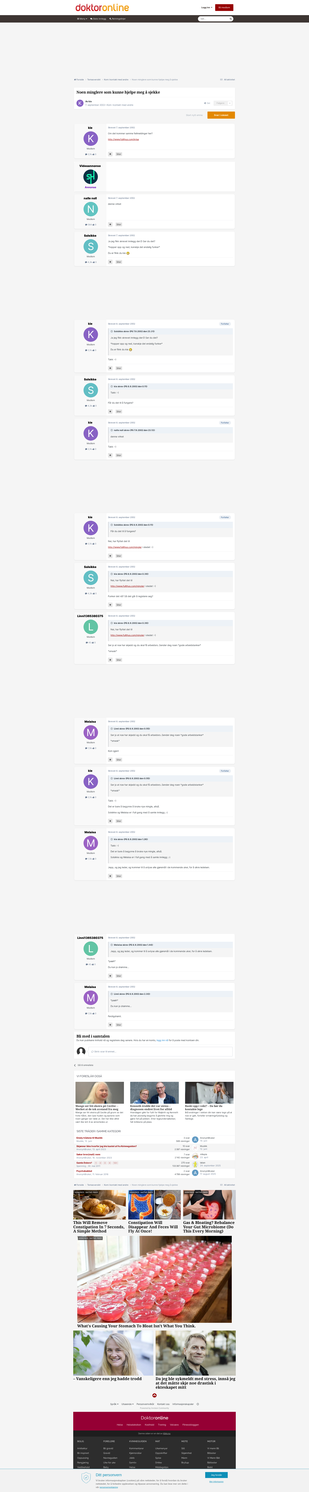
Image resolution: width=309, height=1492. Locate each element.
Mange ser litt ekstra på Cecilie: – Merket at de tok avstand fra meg (96, 1108)
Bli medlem (224, 7)
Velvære (174, 1424)
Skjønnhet (186, 1453)
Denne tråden (219, 19)
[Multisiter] (110, 154)
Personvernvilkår (145, 1404)
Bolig (80, 1441)
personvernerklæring (109, 1487)
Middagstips (161, 1467)
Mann (184, 1458)
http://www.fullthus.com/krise (123, 139)
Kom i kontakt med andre (120, 105)
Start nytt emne (194, 115)
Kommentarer (136, 1448)
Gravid (106, 1453)
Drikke (158, 1462)
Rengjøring (83, 1462)
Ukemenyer (161, 1448)
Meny (82, 18)
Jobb (132, 1458)
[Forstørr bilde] (128, 253)
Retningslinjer (118, 18)
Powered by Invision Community (154, 1408)
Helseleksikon (134, 1424)
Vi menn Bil (213, 1448)
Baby (106, 1467)
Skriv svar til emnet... (105, 1051)
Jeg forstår (216, 1475)
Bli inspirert (83, 1453)
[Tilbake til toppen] (154, 1395)
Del (208, 103)
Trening (162, 1424)
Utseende (127, 1404)
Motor (211, 1441)
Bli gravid (108, 1448)
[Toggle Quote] (112, 331)
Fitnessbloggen (191, 1424)
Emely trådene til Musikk (89, 1138)
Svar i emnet (221, 115)
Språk (113, 1404)
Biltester (211, 1453)
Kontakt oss (163, 1404)
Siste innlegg (99, 18)
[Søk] (230, 18)
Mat (157, 1441)
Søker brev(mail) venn (88, 1154)
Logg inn (206, 7)
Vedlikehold (83, 1467)
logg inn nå (162, 1040)
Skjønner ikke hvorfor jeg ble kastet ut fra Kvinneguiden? (106, 1146)
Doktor (154, 1418)
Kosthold (149, 1424)
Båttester (212, 1462)
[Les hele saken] (99, 1093)
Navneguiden (110, 1458)
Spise (158, 1458)
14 (115, 1163)
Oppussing (83, 1458)
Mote (184, 1441)
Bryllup (185, 1462)
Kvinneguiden (138, 1441)
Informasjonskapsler (183, 1404)
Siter (119, 154)
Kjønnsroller (135, 1453)
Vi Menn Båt (213, 1458)
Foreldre (109, 1441)
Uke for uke (109, 1462)
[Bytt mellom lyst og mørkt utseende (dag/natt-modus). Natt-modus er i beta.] (198, 1404)
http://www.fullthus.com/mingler (125, 547)
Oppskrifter (161, 1453)
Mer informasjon (216, 1482)
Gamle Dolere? (84, 1162)
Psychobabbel (84, 1171)
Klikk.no (166, 1433)
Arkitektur (82, 1448)
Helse (120, 1424)
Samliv (132, 1462)
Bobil (210, 1467)
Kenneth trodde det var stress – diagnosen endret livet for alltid (151, 1108)
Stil (183, 1448)
